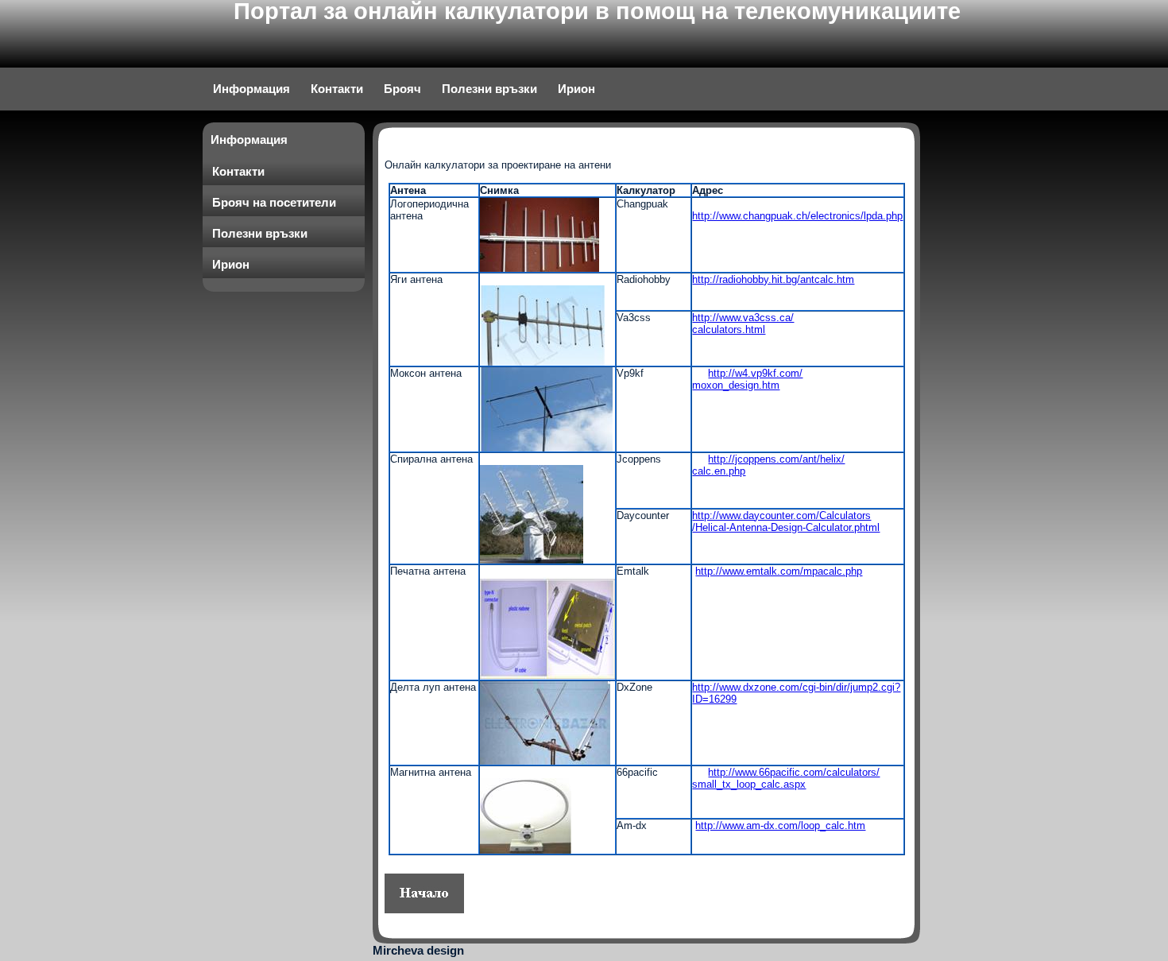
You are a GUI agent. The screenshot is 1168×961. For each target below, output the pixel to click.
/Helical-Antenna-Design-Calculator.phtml (786, 527)
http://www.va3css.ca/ (743, 318)
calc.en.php (718, 471)
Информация (251, 88)
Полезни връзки (489, 88)
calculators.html (728, 329)
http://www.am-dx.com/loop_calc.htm (780, 825)
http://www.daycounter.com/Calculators (781, 515)
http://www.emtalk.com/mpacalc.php (778, 571)
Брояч (402, 88)
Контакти (337, 88)
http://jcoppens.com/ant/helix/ (776, 459)
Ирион (576, 88)
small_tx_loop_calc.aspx (749, 784)
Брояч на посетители (274, 202)
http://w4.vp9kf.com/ (755, 373)
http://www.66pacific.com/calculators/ (794, 772)
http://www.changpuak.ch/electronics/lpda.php (797, 216)
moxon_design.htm (735, 385)
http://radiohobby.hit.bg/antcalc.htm (773, 279)
